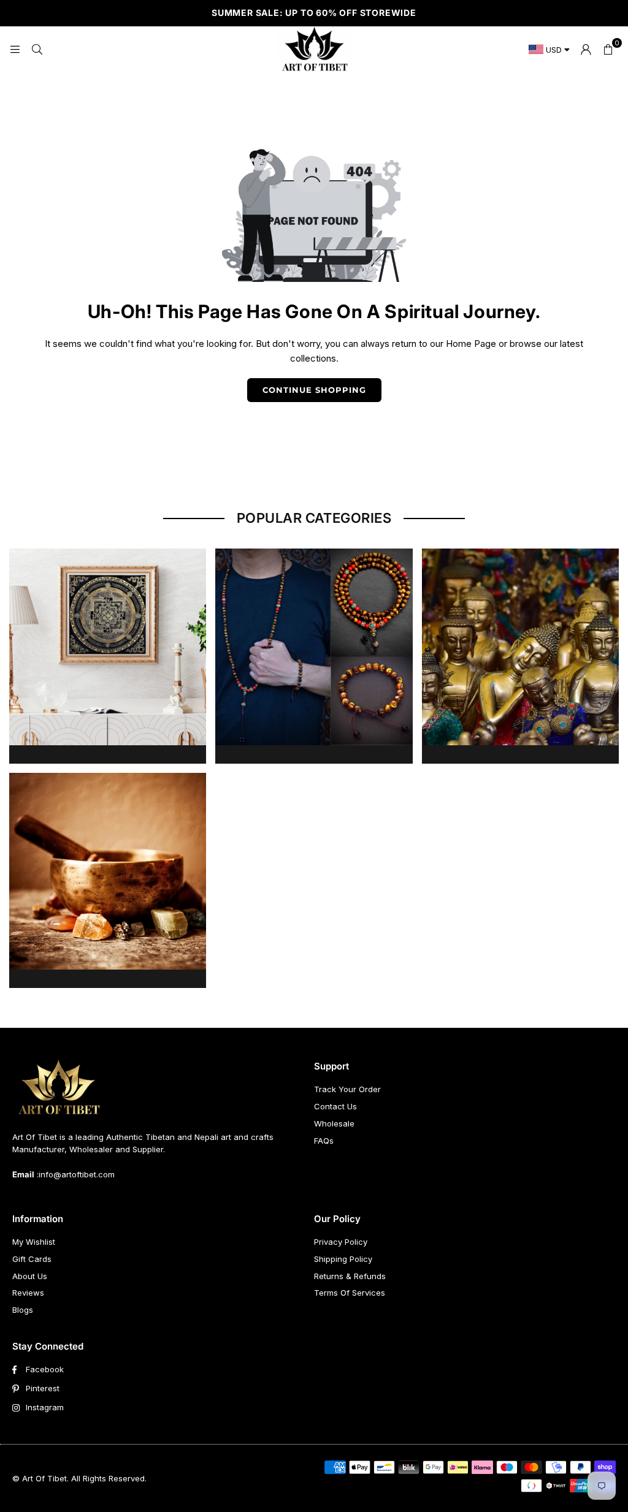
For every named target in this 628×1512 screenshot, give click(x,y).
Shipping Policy (343, 1259)
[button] (608, 49)
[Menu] (15, 49)
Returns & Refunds (350, 1276)
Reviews (28, 1292)
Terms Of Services (349, 1292)
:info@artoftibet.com (74, 1174)
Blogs (22, 1310)
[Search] (37, 49)
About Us (29, 1276)
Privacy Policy (340, 1242)
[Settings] (586, 49)
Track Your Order (347, 1089)
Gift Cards (32, 1259)
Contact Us (335, 1106)
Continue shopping (314, 390)
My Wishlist (33, 1242)
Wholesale (334, 1123)
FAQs (324, 1140)
